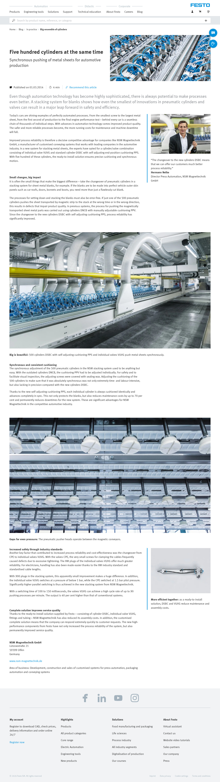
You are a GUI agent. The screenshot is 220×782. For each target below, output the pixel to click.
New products (69, 761)
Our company (171, 754)
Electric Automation (72, 747)
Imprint (153, 775)
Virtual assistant (172, 726)
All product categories (73, 733)
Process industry (121, 740)
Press (166, 761)
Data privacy (165, 775)
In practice (31, 29)
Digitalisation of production (128, 754)
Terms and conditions (201, 775)
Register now (17, 742)
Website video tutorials (176, 740)
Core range (67, 740)
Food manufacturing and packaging (132, 726)
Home (12, 29)
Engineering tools (34, 12)
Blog (139, 12)
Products (66, 726)
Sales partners (171, 747)
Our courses (119, 761)
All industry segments (124, 747)
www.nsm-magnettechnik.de (25, 661)
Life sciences (119, 733)
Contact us (169, 733)
